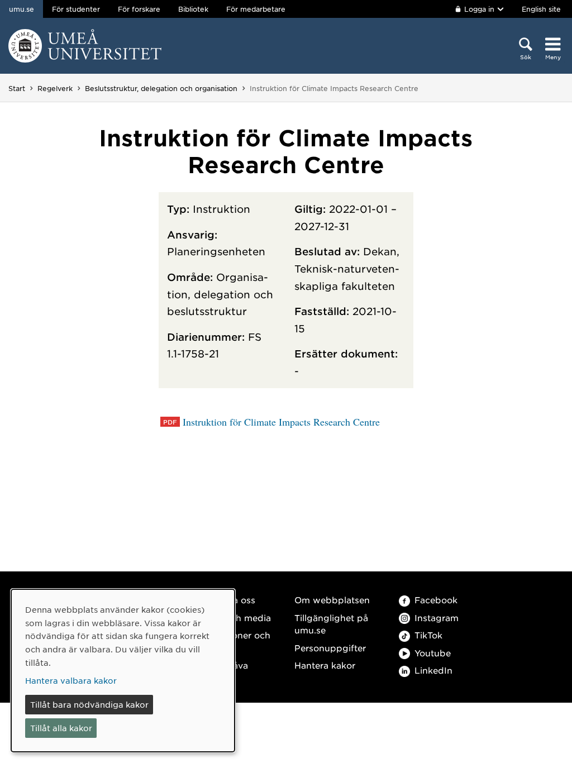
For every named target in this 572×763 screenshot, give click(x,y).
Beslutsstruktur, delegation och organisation (161, 88)
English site (541, 8)
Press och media (235, 617)
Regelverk (55, 88)
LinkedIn (433, 670)
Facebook (435, 599)
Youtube (432, 652)
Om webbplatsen (332, 599)
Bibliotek (193, 8)
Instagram (436, 617)
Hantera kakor (324, 665)
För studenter (76, 8)
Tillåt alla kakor (61, 728)
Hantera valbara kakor (71, 680)
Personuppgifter (330, 647)
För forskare (139, 8)
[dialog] (123, 670)
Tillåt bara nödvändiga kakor (89, 704)
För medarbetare (255, 8)
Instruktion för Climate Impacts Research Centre (281, 421)
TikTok (428, 635)
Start (16, 88)
